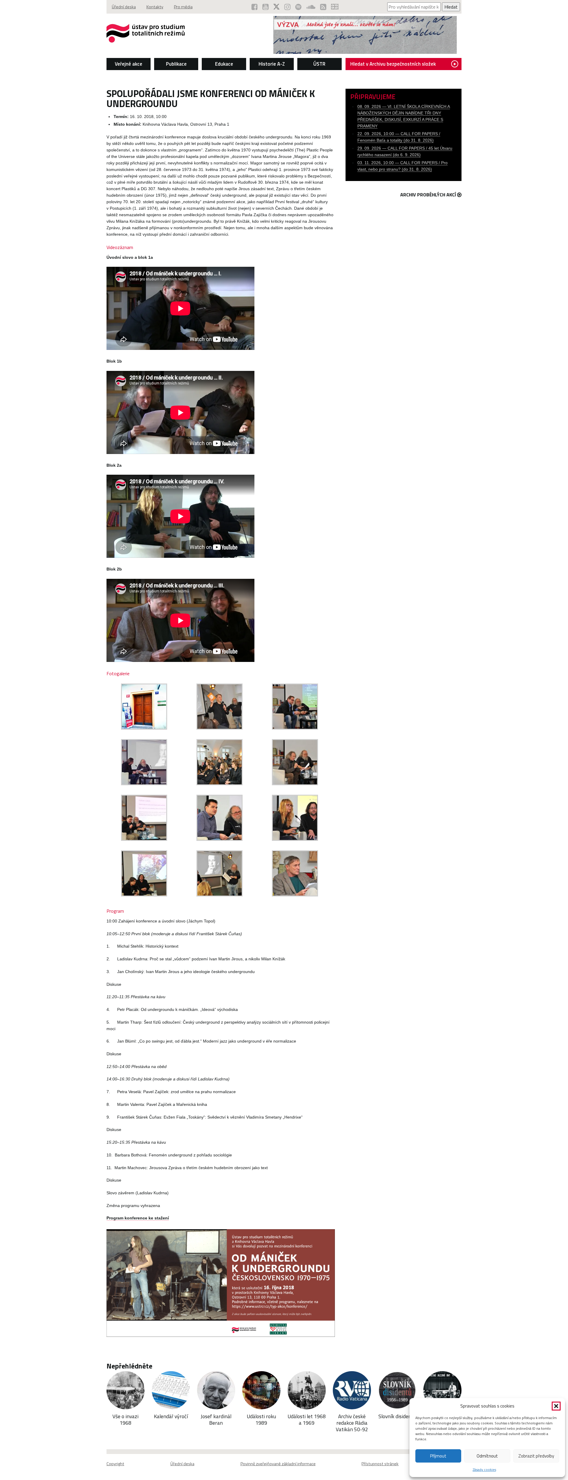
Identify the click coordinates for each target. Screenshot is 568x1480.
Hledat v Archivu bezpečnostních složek (393, 64)
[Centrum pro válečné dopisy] (365, 52)
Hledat (451, 6)
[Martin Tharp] (144, 839)
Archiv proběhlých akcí (428, 194)
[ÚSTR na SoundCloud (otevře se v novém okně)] (311, 7)
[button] (556, 1406)
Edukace (224, 64)
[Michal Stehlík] (295, 727)
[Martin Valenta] (144, 894)
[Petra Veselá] (295, 839)
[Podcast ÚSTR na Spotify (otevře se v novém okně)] (298, 7)
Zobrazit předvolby (536, 1455)
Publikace (176, 64)
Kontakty (154, 7)
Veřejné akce (128, 64)
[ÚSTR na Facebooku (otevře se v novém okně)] (254, 7)
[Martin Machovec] (295, 894)
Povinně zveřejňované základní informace (278, 1463)
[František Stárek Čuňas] (219, 894)
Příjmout (438, 1455)
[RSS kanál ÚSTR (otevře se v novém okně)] (323, 7)
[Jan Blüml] (219, 839)
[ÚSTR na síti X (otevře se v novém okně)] (276, 7)
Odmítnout (487, 1455)
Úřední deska (124, 7)
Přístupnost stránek (380, 1463)
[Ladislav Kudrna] (144, 783)
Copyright (115, 1463)
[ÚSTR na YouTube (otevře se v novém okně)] (265, 7)
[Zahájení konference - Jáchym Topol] (219, 727)
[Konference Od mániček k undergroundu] (144, 727)
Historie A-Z (272, 64)
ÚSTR (319, 64)
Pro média (183, 7)
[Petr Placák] (295, 783)
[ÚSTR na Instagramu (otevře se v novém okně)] (287, 7)
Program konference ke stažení (137, 1218)
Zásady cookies (484, 1469)
